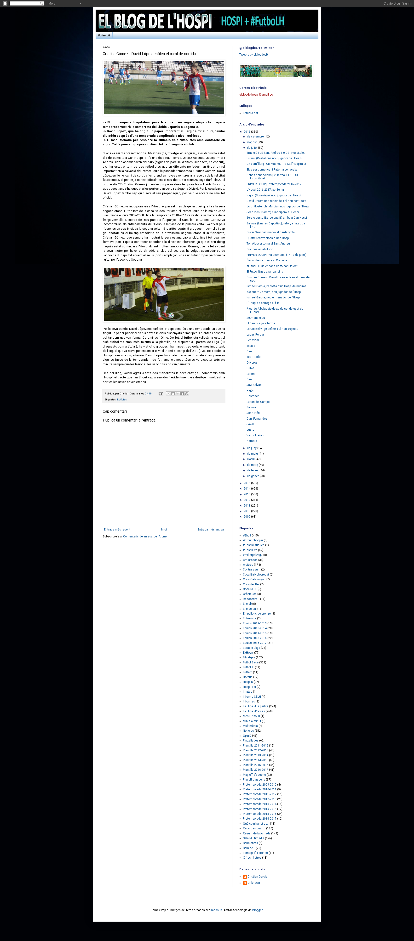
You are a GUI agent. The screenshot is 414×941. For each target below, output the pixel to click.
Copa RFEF (250, 589)
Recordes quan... (254, 828)
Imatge (247, 691)
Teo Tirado (253, 357)
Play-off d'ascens (254, 774)
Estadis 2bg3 (251, 648)
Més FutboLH (251, 716)
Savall (250, 424)
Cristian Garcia (257, 876)
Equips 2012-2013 (255, 623)
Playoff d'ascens (254, 779)
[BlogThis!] (173, 393)
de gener (253, 476)
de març (253, 465)
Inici (164, 529)
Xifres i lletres (252, 857)
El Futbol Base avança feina (265, 271)
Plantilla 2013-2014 (255, 755)
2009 (247, 516)
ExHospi (248, 652)
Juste (250, 429)
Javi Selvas (254, 385)
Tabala (251, 346)
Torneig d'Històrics (255, 853)
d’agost (252, 142)
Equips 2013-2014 (255, 628)
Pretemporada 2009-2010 (259, 784)
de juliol (252, 147)
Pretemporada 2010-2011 (259, 789)
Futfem (247, 672)
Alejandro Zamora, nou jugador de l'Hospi (274, 292)
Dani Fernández (257, 418)
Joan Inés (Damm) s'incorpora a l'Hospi (273, 212)
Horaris (248, 677)
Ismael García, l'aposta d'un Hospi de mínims (276, 286)
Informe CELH (252, 696)
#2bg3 (247, 535)
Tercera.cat (250, 113)
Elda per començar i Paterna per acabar (273, 169)
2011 (247, 505)
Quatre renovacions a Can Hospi (268, 238)
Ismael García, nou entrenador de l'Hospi (273, 297)
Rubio (250, 368)
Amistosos (250, 560)
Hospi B (248, 682)
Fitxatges (249, 657)
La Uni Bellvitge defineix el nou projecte (272, 329)
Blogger (257, 910)
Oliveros (252, 362)
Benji (250, 351)
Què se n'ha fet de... (256, 823)
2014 (247, 488)
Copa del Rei (251, 584)
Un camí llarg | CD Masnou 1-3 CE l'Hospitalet (276, 163)
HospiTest (249, 687)
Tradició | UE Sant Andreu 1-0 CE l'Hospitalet (276, 152)
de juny (252, 448)
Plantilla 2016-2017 (255, 769)
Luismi (251, 374)
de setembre (255, 136)
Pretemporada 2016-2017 (259, 818)
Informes (249, 701)
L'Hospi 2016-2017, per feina (265, 189)
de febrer (253, 470)
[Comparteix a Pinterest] (186, 393)
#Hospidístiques (253, 545)
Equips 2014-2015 (255, 633)
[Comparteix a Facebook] (182, 393)
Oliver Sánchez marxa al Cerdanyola (271, 232)
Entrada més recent (117, 529)
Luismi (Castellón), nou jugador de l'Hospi (274, 158)
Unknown (254, 882)
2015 (247, 483)
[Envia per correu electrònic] (168, 393)
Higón (250, 390)
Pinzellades (251, 740)
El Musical (250, 608)
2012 (247, 500)
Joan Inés (253, 413)
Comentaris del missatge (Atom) (145, 536)
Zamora (252, 441)
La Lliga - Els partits (255, 706)
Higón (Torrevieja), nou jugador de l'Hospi (274, 195)
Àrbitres (248, 564)
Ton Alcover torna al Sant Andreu (268, 243)
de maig (253, 453)
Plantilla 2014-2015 (255, 760)
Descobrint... (251, 599)
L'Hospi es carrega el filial (263, 303)
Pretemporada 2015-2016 (259, 814)
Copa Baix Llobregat (256, 574)
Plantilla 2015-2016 (255, 765)
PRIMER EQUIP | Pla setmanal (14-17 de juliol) (276, 255)
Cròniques (250, 594)
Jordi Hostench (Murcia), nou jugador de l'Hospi (278, 206)
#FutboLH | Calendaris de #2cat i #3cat (272, 266)
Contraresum (251, 569)
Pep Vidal (253, 340)
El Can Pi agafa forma (261, 323)
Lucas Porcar (255, 334)
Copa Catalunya (253, 579)
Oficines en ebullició (260, 249)
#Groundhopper (253, 540)
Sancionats (250, 843)
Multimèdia (250, 726)
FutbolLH (104, 35)
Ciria (250, 379)
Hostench (253, 396)
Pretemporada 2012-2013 (259, 799)
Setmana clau (256, 317)
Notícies (122, 399)
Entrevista (249, 618)
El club (247, 603)
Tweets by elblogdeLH (253, 54)
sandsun (216, 910)
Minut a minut (252, 721)
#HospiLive (250, 550)
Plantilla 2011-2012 (255, 745)
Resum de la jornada (256, 833)
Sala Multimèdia (253, 838)
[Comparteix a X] (177, 393)
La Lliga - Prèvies (254, 711)
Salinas (251, 407)
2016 (247, 131)
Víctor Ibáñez (255, 435)
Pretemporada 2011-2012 (259, 794)
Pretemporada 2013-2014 (259, 804)
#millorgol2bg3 (253, 555)
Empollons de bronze (257, 613)
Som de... (249, 848)
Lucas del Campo (258, 402)
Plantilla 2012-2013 (255, 750)
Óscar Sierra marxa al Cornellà (267, 260)
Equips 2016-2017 (255, 642)
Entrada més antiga (211, 529)
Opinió (247, 735)
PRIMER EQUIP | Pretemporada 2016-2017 (274, 184)
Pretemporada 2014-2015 (259, 809)
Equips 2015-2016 (255, 638)
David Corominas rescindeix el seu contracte (276, 201)
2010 (247, 511)
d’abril (251, 459)
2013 (247, 494)
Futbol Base (251, 662)
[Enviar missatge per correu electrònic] (160, 393)
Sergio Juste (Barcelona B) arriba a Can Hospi (277, 217)
